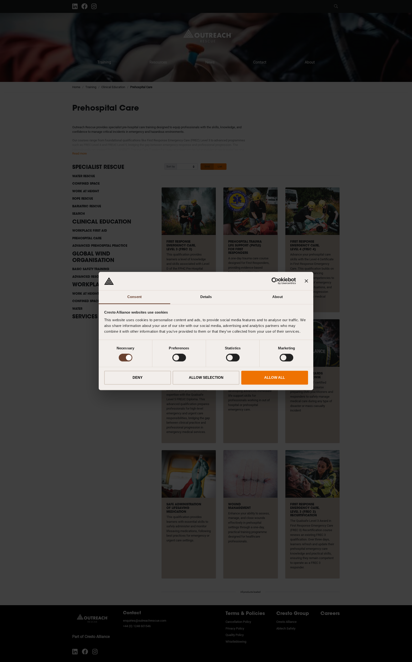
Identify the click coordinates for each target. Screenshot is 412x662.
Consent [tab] (134, 297)
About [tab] (277, 297)
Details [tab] (206, 297)
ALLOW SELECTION (206, 377)
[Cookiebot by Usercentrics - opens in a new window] (275, 281)
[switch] (179, 358)
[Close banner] (306, 281)
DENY (138, 377)
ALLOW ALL (274, 377)
